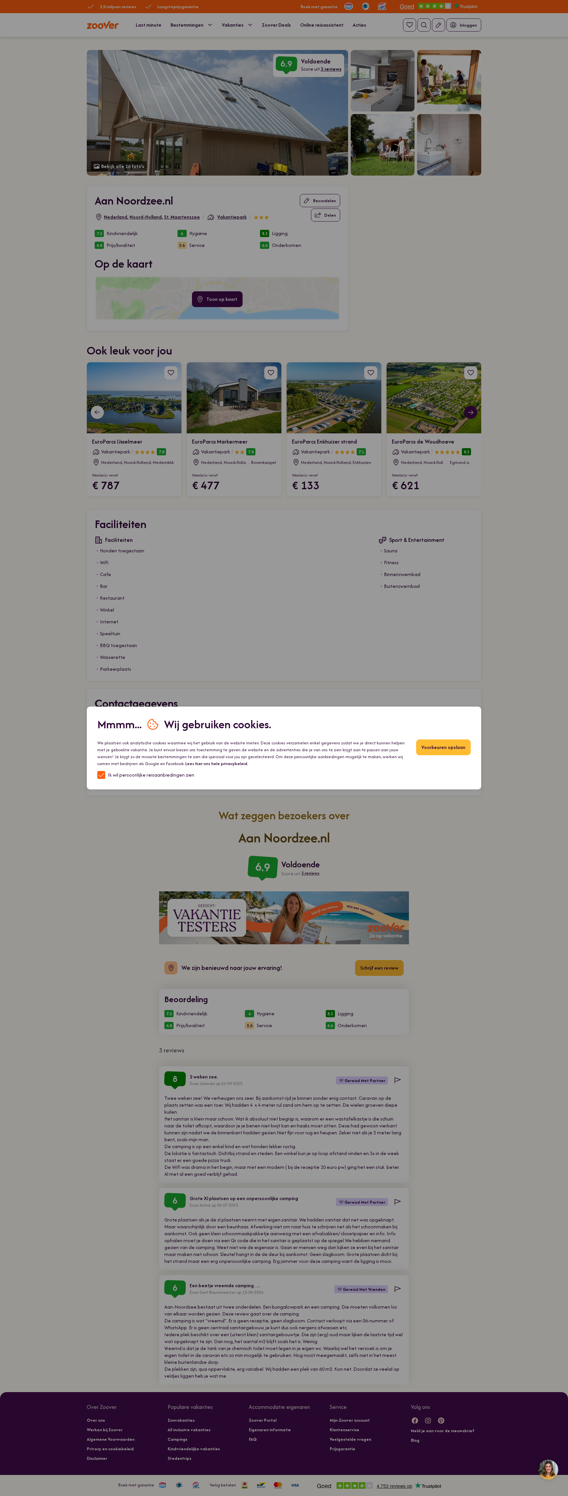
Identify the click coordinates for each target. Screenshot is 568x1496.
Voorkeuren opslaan (443, 747)
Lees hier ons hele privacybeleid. (216, 763)
